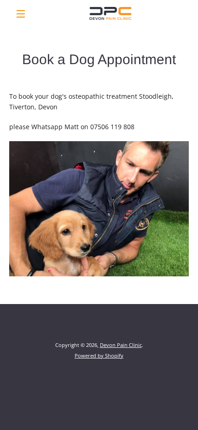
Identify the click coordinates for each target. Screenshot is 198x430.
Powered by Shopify (99, 355)
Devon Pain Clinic (121, 344)
